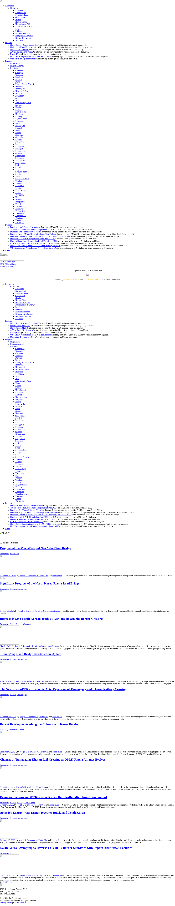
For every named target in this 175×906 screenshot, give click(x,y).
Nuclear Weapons (22, 33)
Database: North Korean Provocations (25, 227)
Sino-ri (18, 167)
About (7, 250)
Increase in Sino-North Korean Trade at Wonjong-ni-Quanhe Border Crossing (51, 618)
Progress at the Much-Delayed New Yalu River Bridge (35, 548)
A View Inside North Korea (21, 52)
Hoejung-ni (20, 89)
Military (18, 31)
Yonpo (18, 220)
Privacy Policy (6, 903)
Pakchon (18, 139)
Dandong (19, 77)
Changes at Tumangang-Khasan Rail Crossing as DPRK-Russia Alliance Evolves (52, 759)
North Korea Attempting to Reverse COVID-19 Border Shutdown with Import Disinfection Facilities (66, 847)
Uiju (17, 197)
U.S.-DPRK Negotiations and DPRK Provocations (31, 56)
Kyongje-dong (21, 119)
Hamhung (19, 86)
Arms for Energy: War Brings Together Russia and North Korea (42, 812)
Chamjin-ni (19, 70)
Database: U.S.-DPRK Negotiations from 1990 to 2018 (32, 239)
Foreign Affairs (21, 15)
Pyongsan (19, 149)
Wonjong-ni (20, 202)
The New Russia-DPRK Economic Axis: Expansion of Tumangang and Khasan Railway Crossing (63, 689)
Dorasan (18, 79)
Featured (8, 43)
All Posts (19, 40)
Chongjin (19, 73)
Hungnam (19, 93)
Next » (9, 882)
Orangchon (19, 137)
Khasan (18, 109)
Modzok (18, 128)
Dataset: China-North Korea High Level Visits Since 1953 (33, 241)
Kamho (18, 107)
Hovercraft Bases (22, 91)
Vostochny (19, 195)
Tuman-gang (20, 190)
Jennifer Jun (57, 576)
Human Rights (21, 22)
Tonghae (18, 188)
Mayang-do (20, 126)
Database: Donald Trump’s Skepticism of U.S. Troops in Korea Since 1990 (40, 236)
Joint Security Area (23, 102)
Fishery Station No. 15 (24, 84)
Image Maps (15, 63)
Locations (14, 68)
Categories (9, 6)
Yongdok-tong (21, 216)
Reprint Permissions (21, 903)
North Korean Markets (19, 49)
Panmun (18, 144)
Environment (20, 13)
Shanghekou (20, 162)
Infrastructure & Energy (25, 26)
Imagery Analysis (17, 66)
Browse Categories (23, 38)
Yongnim (19, 218)
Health (18, 19)
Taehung (18, 183)
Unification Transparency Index (23, 59)
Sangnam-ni (20, 160)
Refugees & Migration (24, 36)
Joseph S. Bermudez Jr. (28, 576)
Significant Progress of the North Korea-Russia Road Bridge (39, 583)
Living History (16, 54)
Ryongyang (20, 156)
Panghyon (19, 142)
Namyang (19, 135)
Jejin (17, 98)
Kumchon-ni (20, 112)
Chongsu (19, 75)
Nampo (18, 132)
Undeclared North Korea (20, 47)
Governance (20, 17)
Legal (17, 29)
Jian (17, 100)
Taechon (18, 181)
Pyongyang (20, 151)
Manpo (18, 123)
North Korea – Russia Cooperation (24, 45)
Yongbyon (19, 213)
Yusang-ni (19, 222)
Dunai (17, 82)
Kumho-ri (19, 114)
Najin (17, 130)
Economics (19, 10)
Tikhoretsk (19, 186)
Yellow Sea (20, 211)
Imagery (8, 61)
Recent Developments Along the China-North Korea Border (39, 724)
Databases (9, 225)
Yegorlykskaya (21, 206)
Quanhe (18, 153)
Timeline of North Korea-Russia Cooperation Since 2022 (33, 229)
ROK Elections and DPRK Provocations (26, 243)
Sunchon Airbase (22, 179)
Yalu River (19, 204)
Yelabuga (19, 209)
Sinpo (17, 169)
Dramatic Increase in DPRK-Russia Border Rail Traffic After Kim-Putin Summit (53, 797)
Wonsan (18, 199)
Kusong (18, 116)
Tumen (18, 192)
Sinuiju (18, 174)
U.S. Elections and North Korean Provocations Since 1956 (34, 248)
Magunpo (19, 121)
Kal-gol (18, 105)
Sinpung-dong (21, 172)
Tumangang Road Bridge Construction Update (30, 654)
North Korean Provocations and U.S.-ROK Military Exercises (35, 246)
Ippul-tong (19, 96)
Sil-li (17, 165)
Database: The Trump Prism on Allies (25, 232)
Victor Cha (43, 576)
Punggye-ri (19, 146)
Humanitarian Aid (22, 24)
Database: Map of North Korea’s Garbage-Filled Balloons (33, 234)
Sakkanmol (19, 158)
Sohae (17, 176)
